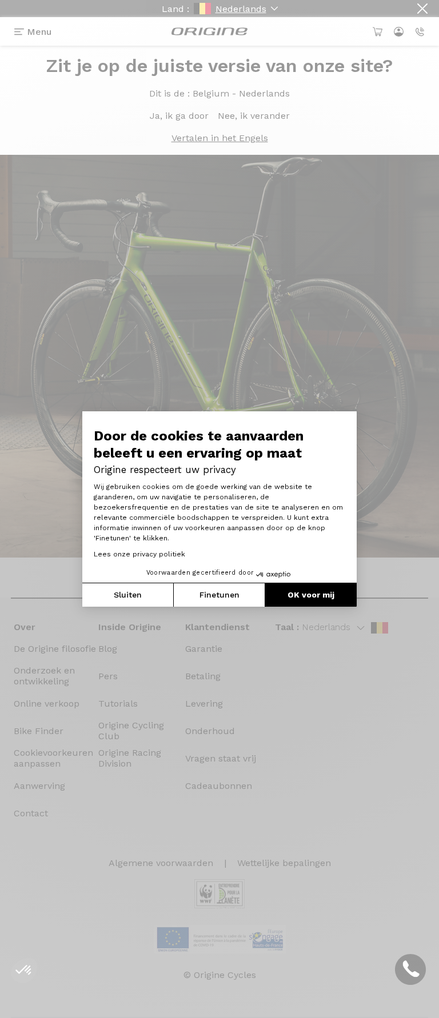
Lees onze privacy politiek (139, 554)
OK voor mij (311, 594)
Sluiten (128, 594)
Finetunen (219, 594)
